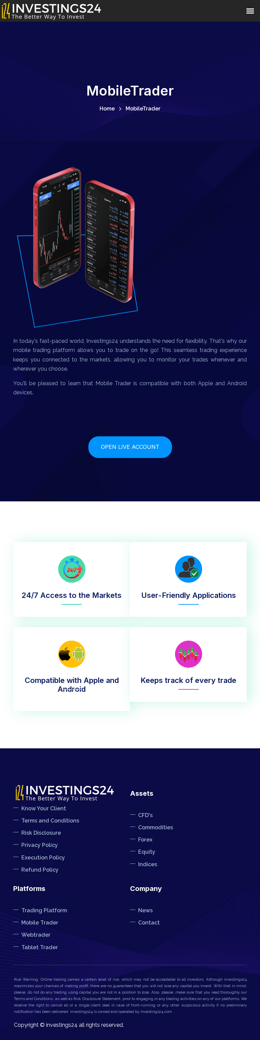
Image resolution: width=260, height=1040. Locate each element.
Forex (145, 839)
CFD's (145, 815)
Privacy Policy (39, 845)
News (145, 910)
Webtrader (35, 935)
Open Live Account (130, 446)
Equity (146, 852)
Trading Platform (44, 910)
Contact (149, 922)
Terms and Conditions (50, 820)
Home (107, 108)
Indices (147, 864)
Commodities (155, 827)
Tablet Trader (39, 947)
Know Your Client (43, 808)
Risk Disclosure (41, 833)
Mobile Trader (39, 922)
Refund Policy (40, 870)
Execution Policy (43, 857)
